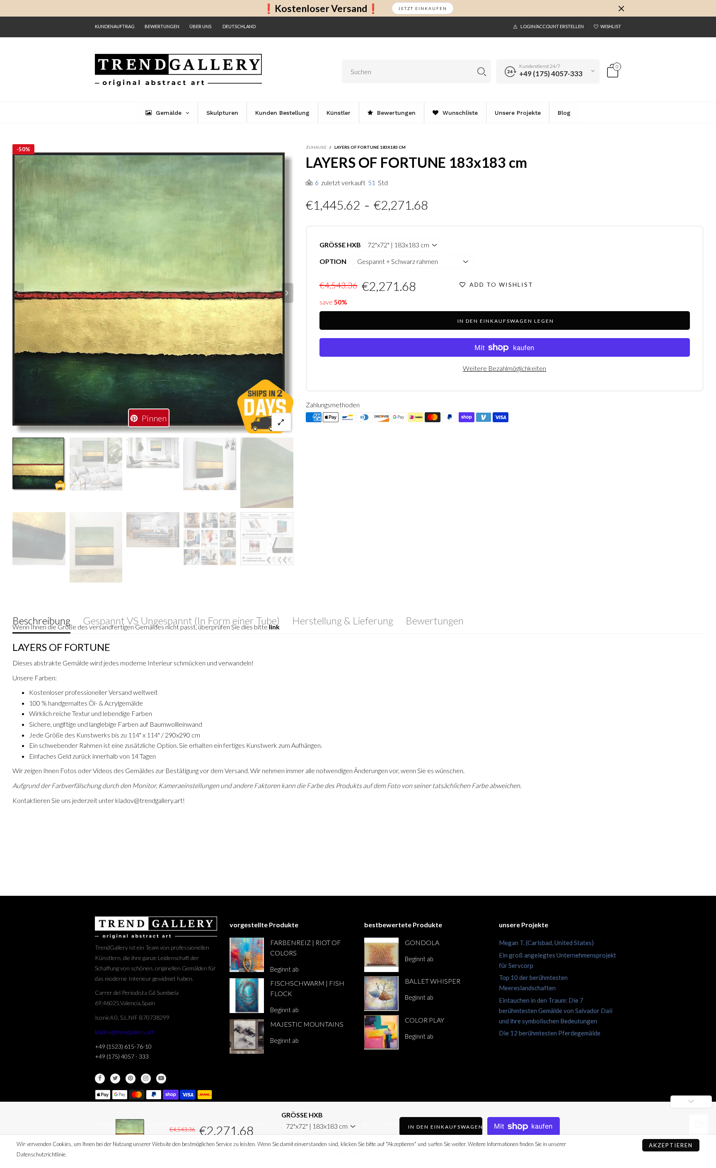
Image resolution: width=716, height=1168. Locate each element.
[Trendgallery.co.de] (178, 70)
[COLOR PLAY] (381, 1032)
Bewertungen (162, 26)
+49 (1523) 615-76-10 (123, 1046)
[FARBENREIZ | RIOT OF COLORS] (247, 955)
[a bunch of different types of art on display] (266, 538)
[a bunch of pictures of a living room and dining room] (210, 538)
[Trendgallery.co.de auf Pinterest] (130, 1078)
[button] (18, 293)
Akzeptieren (671, 1145)
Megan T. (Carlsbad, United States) (546, 942)
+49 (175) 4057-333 (551, 73)
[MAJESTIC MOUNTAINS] (247, 1036)
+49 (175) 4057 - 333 (122, 1056)
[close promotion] (621, 8)
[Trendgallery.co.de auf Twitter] (115, 1078)
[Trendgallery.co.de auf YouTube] (161, 1078)
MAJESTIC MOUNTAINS (306, 1024)
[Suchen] (482, 71)
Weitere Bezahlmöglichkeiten (504, 368)
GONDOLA (422, 942)
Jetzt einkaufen (422, 8)
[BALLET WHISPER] (381, 993)
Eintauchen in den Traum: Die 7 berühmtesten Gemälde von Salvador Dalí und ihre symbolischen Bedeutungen (555, 1010)
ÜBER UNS (200, 26)
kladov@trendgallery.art (124, 1031)
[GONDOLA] (381, 955)
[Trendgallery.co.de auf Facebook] (100, 1078)
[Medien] (281, 422)
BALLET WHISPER (432, 981)
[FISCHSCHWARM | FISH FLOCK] (247, 995)
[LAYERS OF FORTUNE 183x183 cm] (152, 293)
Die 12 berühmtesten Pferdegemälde (549, 1033)
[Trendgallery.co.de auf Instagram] (146, 1078)
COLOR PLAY (424, 1020)
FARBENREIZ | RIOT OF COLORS (305, 947)
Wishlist (610, 26)
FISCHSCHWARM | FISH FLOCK (307, 988)
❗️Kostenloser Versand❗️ (321, 8)
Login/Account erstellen (552, 26)
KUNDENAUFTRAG (115, 26)
